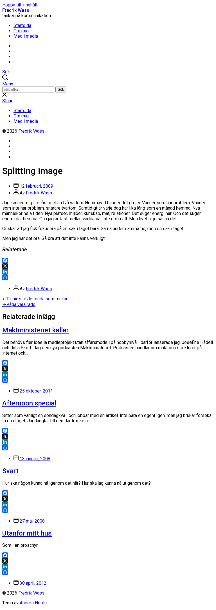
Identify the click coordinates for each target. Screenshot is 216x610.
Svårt (10, 471)
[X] (108, 266)
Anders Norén (33, 603)
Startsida (22, 25)
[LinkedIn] (108, 272)
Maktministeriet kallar (35, 330)
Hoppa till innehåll (19, 5)
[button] (108, 84)
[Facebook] (108, 260)
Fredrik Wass (15, 10)
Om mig (21, 30)
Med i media (26, 36)
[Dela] (108, 277)
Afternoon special (29, 403)
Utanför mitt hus (27, 533)
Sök (61, 89)
